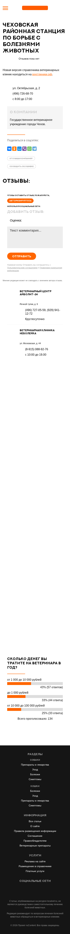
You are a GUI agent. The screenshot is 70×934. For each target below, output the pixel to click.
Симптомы (35, 779)
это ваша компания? (21, 158)
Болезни (35, 774)
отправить (21, 256)
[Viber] (24, 149)
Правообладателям (35, 840)
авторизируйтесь (20, 201)
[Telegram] (34, 149)
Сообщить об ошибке (22, 166)
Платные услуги (35, 871)
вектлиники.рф (42, 74)
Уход (35, 769)
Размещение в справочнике (35, 866)
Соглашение (35, 835)
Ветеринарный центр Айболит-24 (35, 293)
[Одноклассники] (14, 149)
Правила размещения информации (35, 831)
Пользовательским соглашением (22, 268)
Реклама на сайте (35, 861)
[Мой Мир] (19, 149)
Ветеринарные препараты (35, 845)
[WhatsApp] (29, 149)
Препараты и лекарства (35, 764)
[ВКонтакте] (9, 149)
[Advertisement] (35, 506)
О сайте (35, 826)
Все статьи (35, 821)
